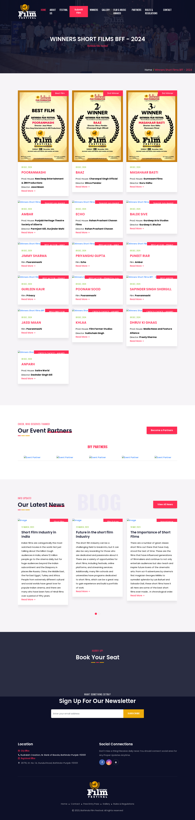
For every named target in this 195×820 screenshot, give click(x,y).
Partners (136, 10)
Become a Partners (162, 430)
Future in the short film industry (40, 534)
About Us (53, 11)
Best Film (60, 93)
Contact (167, 10)
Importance (112, 521)
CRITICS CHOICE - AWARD (105, 311)
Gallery (106, 10)
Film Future (58, 521)
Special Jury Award (55, 203)
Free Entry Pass (91, 803)
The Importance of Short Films (96, 534)
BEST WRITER (166, 278)
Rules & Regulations (151, 11)
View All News (165, 504)
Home (43, 10)
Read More (27, 190)
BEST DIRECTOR (57, 311)
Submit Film (79, 11)
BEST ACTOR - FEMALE (162, 244)
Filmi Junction (166, 521)
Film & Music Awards (119, 11)
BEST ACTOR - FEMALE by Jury (104, 278)
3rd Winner (167, 93)
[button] (96, 614)
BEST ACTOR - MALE (55, 244)
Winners (94, 10)
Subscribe (134, 713)
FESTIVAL (64, 10)
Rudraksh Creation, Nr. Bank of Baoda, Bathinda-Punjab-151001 (53, 754)
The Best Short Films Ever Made (150, 534)
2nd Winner (113, 93)
